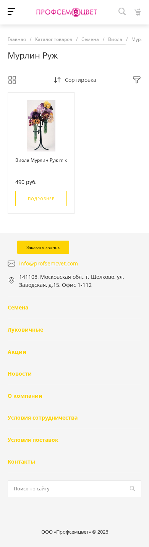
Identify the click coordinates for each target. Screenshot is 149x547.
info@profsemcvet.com (48, 263)
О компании (25, 395)
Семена (18, 307)
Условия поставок (33, 439)
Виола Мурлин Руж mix (41, 160)
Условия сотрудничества (43, 417)
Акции (17, 351)
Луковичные (25, 329)
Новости (20, 373)
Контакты (21, 461)
